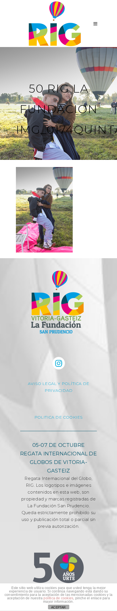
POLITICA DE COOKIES (58, 417)
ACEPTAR (58, 607)
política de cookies (58, 598)
